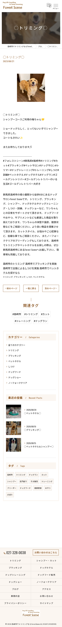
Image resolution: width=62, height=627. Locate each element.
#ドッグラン (40, 321)
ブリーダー (11, 488)
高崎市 (10, 474)
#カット (45, 314)
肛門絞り (23, 481)
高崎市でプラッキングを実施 (41, 263)
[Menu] (55, 5)
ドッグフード (14, 371)
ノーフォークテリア (17, 382)
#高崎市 (16, 314)
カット (44, 474)
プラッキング (19, 276)
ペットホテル (39, 276)
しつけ (29, 276)
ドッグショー (14, 377)
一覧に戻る (31, 288)
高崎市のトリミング (14, 263)
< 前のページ (11, 288)
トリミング (8, 276)
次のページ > (51, 288)
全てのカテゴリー (16, 344)
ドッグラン (33, 474)
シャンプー (11, 481)
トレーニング (47, 481)
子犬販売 (34, 481)
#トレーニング (23, 321)
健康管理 (38, 488)
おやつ (48, 488)
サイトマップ (46, 603)
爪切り (10, 494)
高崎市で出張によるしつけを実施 (21, 268)
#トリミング (31, 314)
